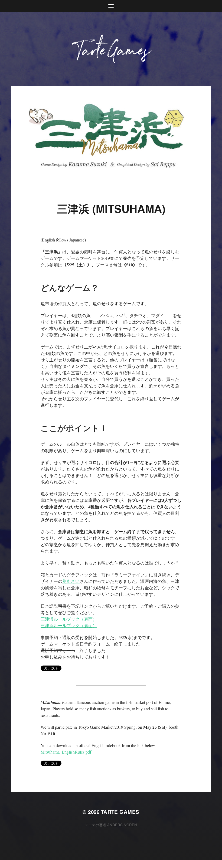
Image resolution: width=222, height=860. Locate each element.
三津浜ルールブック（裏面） (69, 625)
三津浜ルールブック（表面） (69, 619)
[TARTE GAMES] (111, 49)
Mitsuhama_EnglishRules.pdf (66, 752)
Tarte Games (120, 811)
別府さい (71, 581)
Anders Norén (122, 824)
